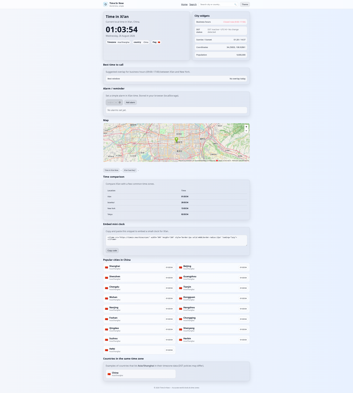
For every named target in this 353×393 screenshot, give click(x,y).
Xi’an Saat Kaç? (129, 170)
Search (193, 4)
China (146, 42)
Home (184, 4)
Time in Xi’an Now (111, 170)
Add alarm (130, 102)
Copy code (112, 250)
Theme (245, 4)
